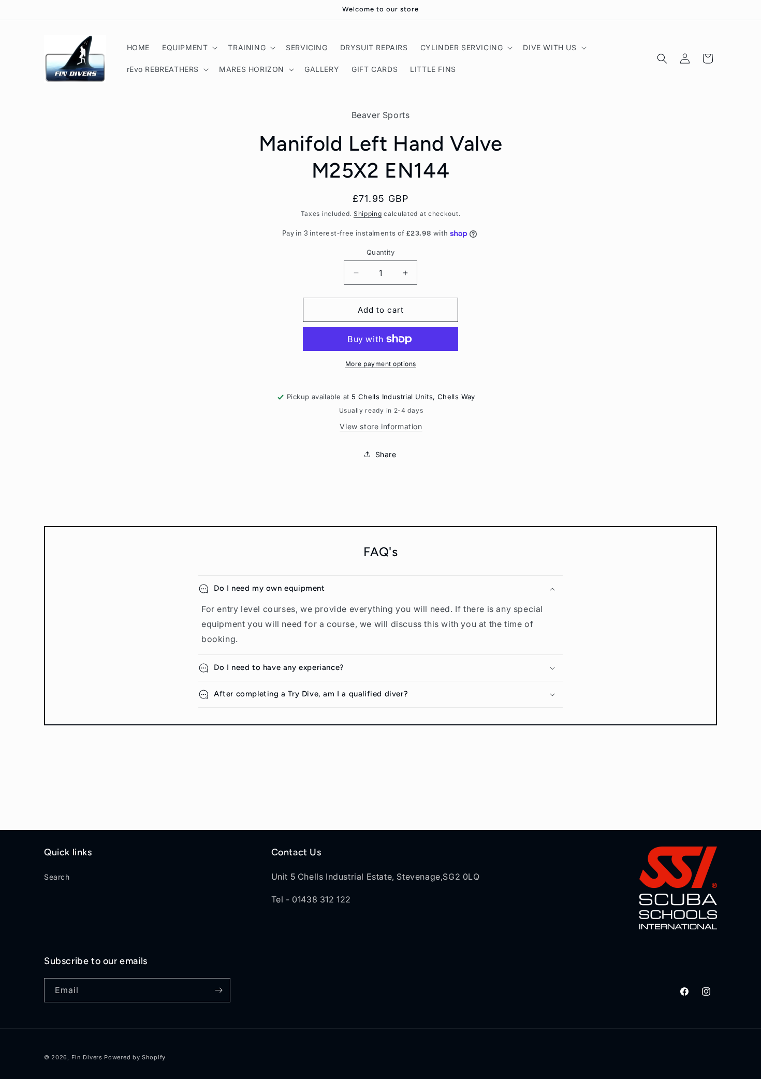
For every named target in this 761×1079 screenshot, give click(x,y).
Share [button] (386, 454)
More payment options (380, 364)
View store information (381, 426)
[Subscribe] (218, 990)
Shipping (368, 213)
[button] (189, 48)
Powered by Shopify (135, 1057)
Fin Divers (87, 1057)
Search (57, 876)
